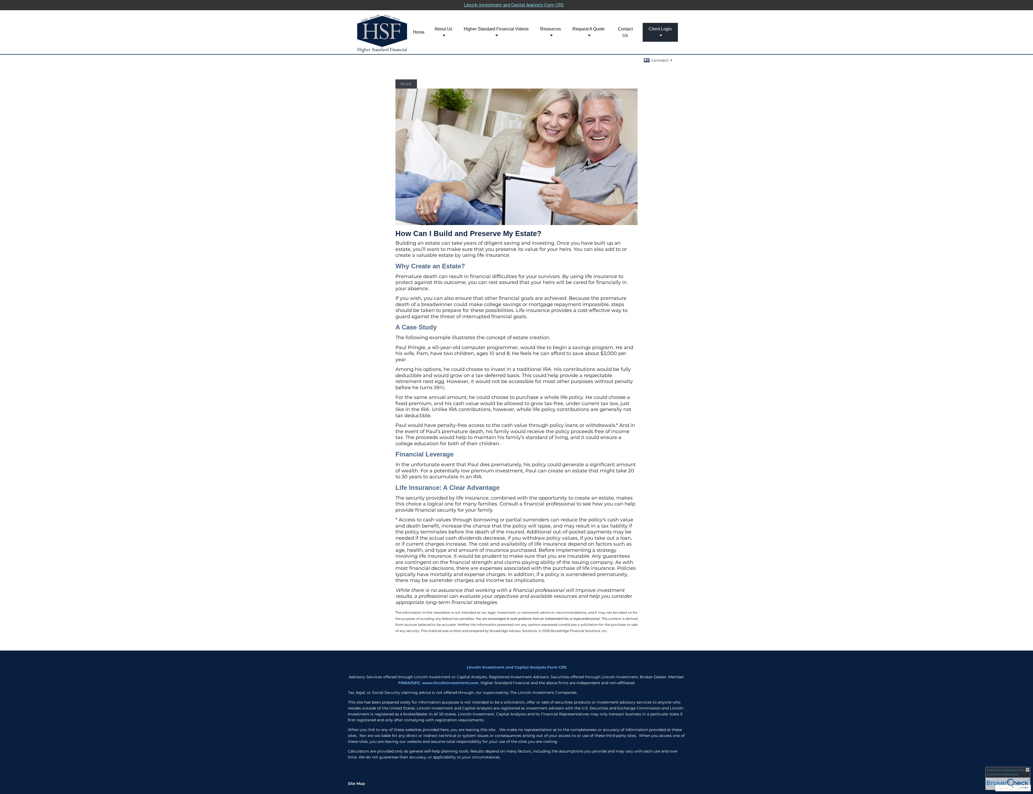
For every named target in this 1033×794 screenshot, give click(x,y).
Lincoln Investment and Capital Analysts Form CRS (514, 5)
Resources (550, 29)
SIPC (415, 682)
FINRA (404, 682)
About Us (443, 29)
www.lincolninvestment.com (450, 682)
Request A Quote (588, 29)
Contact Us (625, 32)
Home (418, 32)
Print (406, 84)
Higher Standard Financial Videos (496, 29)
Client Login (660, 29)
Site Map (356, 783)
